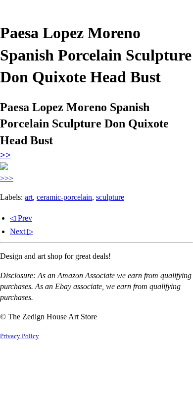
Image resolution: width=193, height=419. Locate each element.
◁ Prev (21, 218)
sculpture (110, 197)
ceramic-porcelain (64, 197)
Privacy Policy (19, 336)
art (29, 197)
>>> (6, 178)
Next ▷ (21, 231)
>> (5, 155)
